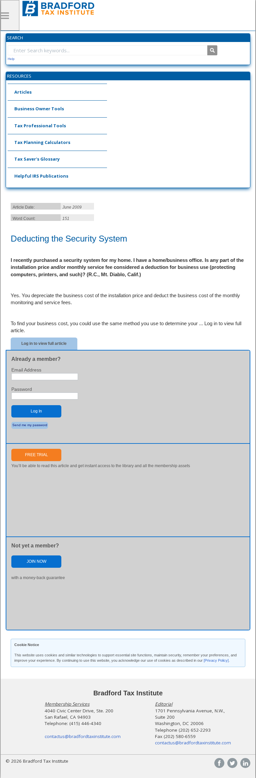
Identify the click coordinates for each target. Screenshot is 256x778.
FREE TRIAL (36, 454)
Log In (36, 411)
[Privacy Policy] (216, 660)
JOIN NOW (36, 561)
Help (11, 59)
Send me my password (29, 425)
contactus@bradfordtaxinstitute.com (83, 736)
